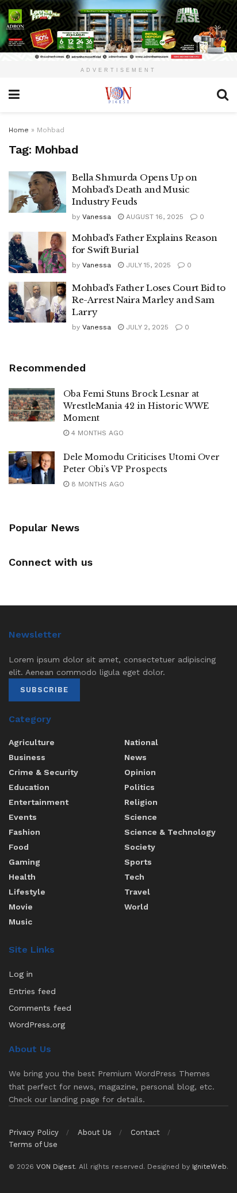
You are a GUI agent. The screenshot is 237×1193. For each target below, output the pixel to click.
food (19, 846)
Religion (141, 802)
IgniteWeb (209, 1167)
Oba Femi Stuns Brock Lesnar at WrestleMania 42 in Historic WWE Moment (136, 406)
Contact (145, 1132)
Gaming (24, 861)
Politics (139, 787)
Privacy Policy (34, 1132)
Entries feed (32, 991)
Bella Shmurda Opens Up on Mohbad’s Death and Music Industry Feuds (134, 189)
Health (22, 876)
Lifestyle (27, 891)
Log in (21, 974)
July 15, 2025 (147, 265)
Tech (134, 876)
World (136, 906)
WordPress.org (37, 1024)
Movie (21, 906)
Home (19, 130)
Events (23, 817)
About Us (95, 1132)
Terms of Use (33, 1144)
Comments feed (40, 1007)
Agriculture (32, 742)
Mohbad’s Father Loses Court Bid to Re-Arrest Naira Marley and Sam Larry (148, 299)
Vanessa (96, 217)
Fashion (24, 832)
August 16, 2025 (154, 217)
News (135, 757)
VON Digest (55, 1167)
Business (27, 757)
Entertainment (38, 802)
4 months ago (96, 433)
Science (140, 817)
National (141, 742)
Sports (138, 861)
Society (139, 846)
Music (20, 921)
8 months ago (96, 484)
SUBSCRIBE (44, 689)
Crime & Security (43, 772)
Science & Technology (170, 832)
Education (29, 787)
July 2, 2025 (146, 327)
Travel (137, 891)
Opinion (140, 772)
